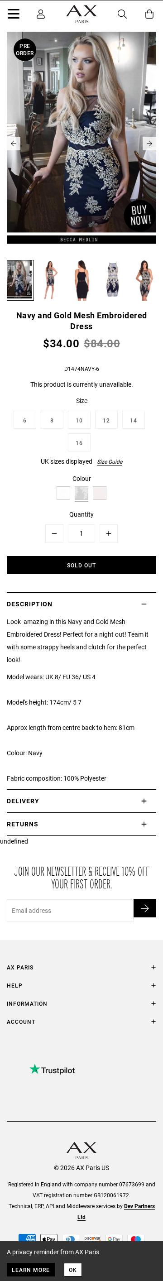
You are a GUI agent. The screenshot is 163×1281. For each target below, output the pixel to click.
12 (106, 420)
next (149, 143)
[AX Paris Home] (81, 14)
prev (13, 143)
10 (79, 420)
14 (133, 420)
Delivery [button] (23, 800)
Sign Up (145, 908)
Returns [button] (22, 824)
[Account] (40, 14)
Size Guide (109, 461)
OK (73, 1269)
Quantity (81, 514)
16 (79, 442)
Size (81, 400)
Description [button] (30, 604)
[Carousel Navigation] (81, 143)
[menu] (13, 15)
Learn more (31, 1269)
